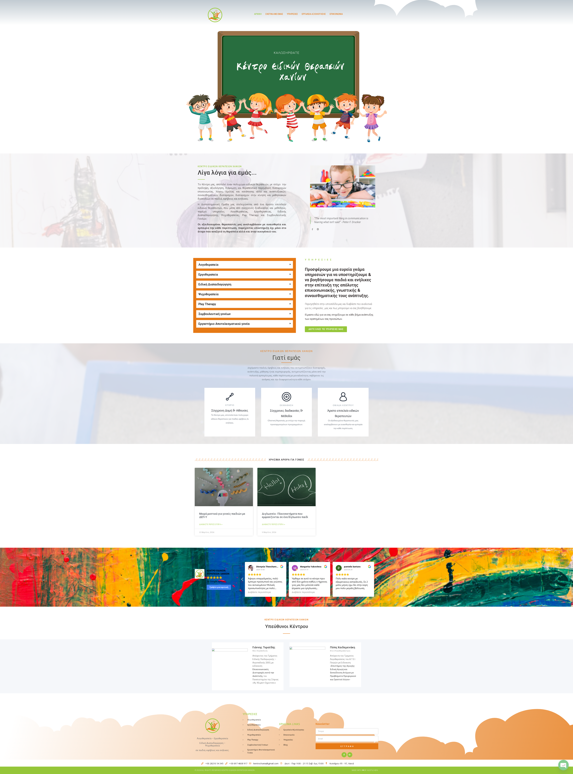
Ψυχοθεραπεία (208, 294)
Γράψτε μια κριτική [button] (219, 587)
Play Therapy (207, 304)
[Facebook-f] (344, 754)
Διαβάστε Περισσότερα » (210, 524)
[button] (244, 265)
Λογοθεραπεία (208, 264)
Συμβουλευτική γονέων (214, 314)
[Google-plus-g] (349, 754)
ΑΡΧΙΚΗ (258, 14)
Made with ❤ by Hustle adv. (365, 770)
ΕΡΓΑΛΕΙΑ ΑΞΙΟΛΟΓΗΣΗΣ (314, 14)
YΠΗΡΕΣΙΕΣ (292, 14)
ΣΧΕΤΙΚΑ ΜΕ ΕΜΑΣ (274, 14)
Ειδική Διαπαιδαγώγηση (214, 284)
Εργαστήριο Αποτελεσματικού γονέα (223, 324)
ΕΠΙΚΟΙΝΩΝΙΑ (336, 14)
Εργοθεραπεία (208, 274)
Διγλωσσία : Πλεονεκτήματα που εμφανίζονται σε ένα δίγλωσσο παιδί (285, 515)
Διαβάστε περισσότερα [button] (259, 592)
